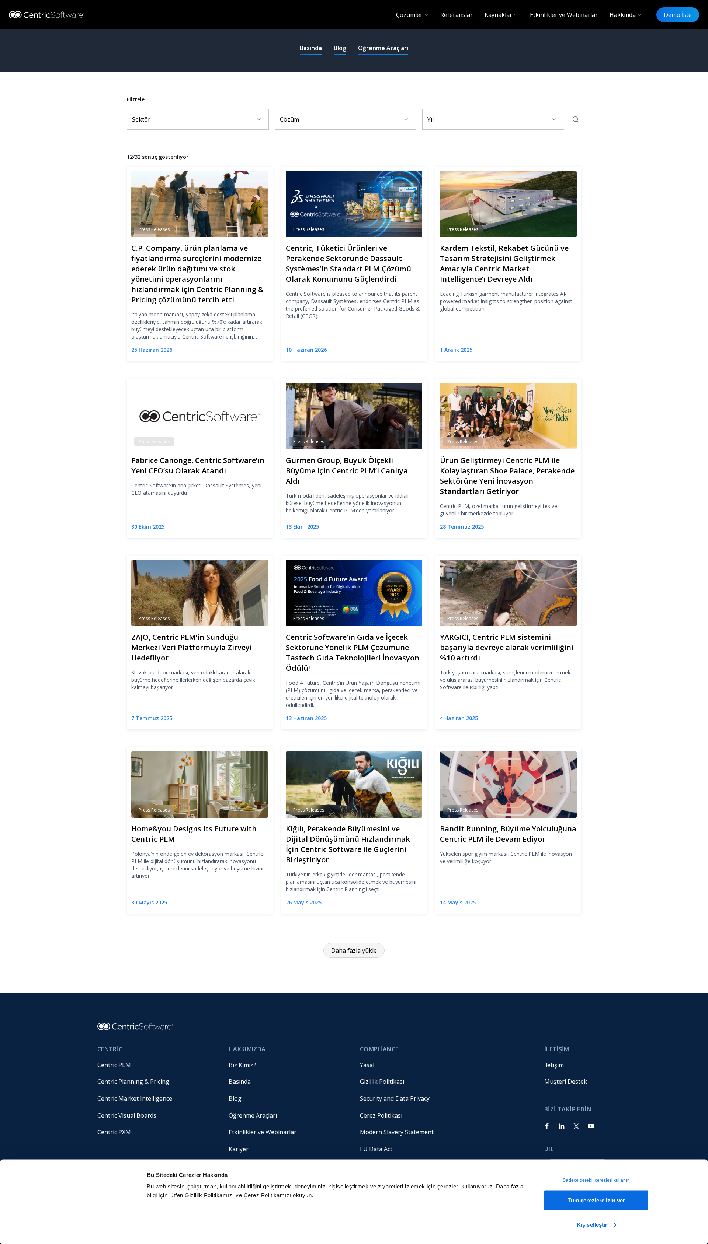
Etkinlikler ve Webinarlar (564, 15)
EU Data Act (376, 1149)
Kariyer (239, 1149)
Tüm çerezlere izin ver (596, 1200)
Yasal (367, 1065)
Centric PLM (114, 1065)
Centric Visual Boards (126, 1115)
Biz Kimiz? (242, 1065)
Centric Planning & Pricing (133, 1081)
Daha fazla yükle (354, 950)
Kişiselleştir (592, 1224)
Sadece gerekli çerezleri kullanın (596, 1180)
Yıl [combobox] (430, 119)
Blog (340, 48)
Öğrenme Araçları (383, 48)
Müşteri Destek (565, 1081)
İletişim (554, 1065)
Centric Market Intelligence (134, 1098)
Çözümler (409, 15)
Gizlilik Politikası (382, 1081)
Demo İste (678, 15)
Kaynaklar (498, 15)
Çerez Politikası (381, 1115)
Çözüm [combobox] (289, 119)
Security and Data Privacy (395, 1098)
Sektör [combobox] (141, 119)
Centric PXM (114, 1132)
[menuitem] (157, 1064)
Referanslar (456, 15)
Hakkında (623, 15)
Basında (311, 48)
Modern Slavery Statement (397, 1132)
